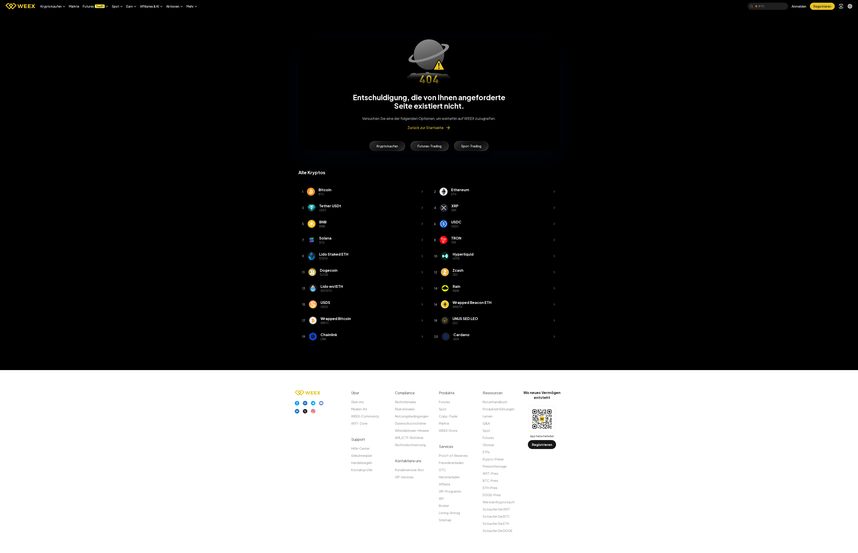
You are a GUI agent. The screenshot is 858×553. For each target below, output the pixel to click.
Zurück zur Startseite (426, 127)
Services (446, 446)
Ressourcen (493, 392)
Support (358, 439)
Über (355, 392)
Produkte (446, 392)
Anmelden (799, 6)
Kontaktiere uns (408, 460)
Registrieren (542, 445)
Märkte (74, 6)
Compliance (405, 392)
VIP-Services (404, 477)
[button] (52, 6)
